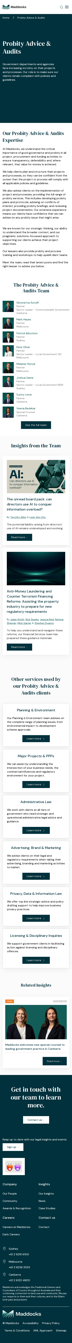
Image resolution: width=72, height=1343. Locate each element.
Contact (44, 1227)
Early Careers (11, 1234)
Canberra (15, 1274)
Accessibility (31, 1323)
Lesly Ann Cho (38, 517)
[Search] (61, 7)
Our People (10, 1193)
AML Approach (42, 1330)
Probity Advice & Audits (31, 17)
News (42, 1201)
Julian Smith (17, 619)
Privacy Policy (51, 1323)
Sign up (12, 1147)
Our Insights (46, 1193)
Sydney (13, 1249)
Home (6, 17)
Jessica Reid (47, 619)
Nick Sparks (32, 619)
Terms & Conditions (17, 1330)
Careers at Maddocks (16, 1227)
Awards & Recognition (17, 1208)
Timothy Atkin (18, 517)
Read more (18, 537)
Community (10, 1201)
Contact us (35, 1120)
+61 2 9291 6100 (19, 1254)
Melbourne (15, 1262)
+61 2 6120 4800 (19, 1280)
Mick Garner (24, 623)
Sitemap (61, 1330)
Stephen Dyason (44, 623)
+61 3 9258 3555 (19, 1267)
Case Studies (47, 1208)
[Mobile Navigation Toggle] (66, 7)
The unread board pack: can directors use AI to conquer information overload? (29, 504)
